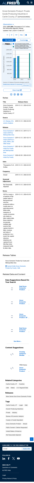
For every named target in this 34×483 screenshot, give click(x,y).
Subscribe (26, 449)
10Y (16, 35)
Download (23, 40)
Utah (7, 388)
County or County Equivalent (14, 420)
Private (8, 412)
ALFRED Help (6, 470)
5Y (11, 35)
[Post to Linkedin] (21, 94)
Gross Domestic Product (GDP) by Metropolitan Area (8, 133)
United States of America (13, 431)
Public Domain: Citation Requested (16, 427)
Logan (21, 405)
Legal (4, 475)
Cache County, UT (11, 384)
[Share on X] (11, 94)
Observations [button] (7, 24)
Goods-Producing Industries (14, 409)
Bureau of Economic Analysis (15, 416)
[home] (11, 2)
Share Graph (16, 90)
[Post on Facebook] (15, 94)
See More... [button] (18, 341)
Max (21, 35)
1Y (7, 35)
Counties (21, 384)
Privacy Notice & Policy (9, 478)
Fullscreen (26, 85)
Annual (25, 424)
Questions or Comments (9, 467)
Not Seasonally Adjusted (13, 435)
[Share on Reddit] (18, 94)
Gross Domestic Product (13, 424)
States (13, 388)
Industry (14, 412)
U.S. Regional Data (22, 388)
